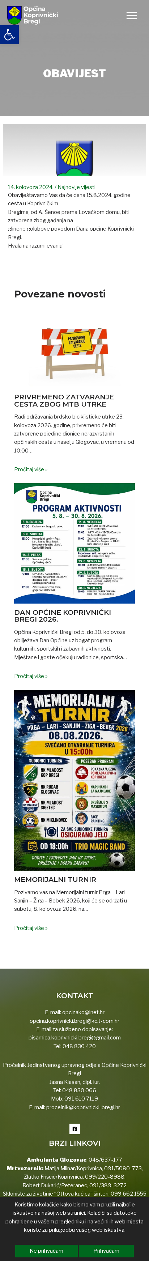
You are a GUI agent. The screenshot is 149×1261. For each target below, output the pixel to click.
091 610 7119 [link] (81, 1098)
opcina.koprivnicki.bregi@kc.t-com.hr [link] (74, 1021)
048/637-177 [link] (105, 1160)
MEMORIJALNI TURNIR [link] (55, 879)
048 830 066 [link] (78, 1090)
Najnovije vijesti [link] (76, 187)
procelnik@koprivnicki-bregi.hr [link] (83, 1107)
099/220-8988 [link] (104, 1177)
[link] (9, 34)
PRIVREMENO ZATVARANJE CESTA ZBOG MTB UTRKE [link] (64, 400)
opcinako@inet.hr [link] (83, 1012)
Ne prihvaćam (46, 1251)
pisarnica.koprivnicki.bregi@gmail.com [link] (75, 1037)
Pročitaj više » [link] (31, 469)
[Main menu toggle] (132, 15)
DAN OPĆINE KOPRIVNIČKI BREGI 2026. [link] (62, 615)
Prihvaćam (106, 1251)
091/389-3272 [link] (108, 1185)
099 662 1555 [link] (128, 1194)
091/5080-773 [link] (122, 1168)
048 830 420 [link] (78, 1046)
